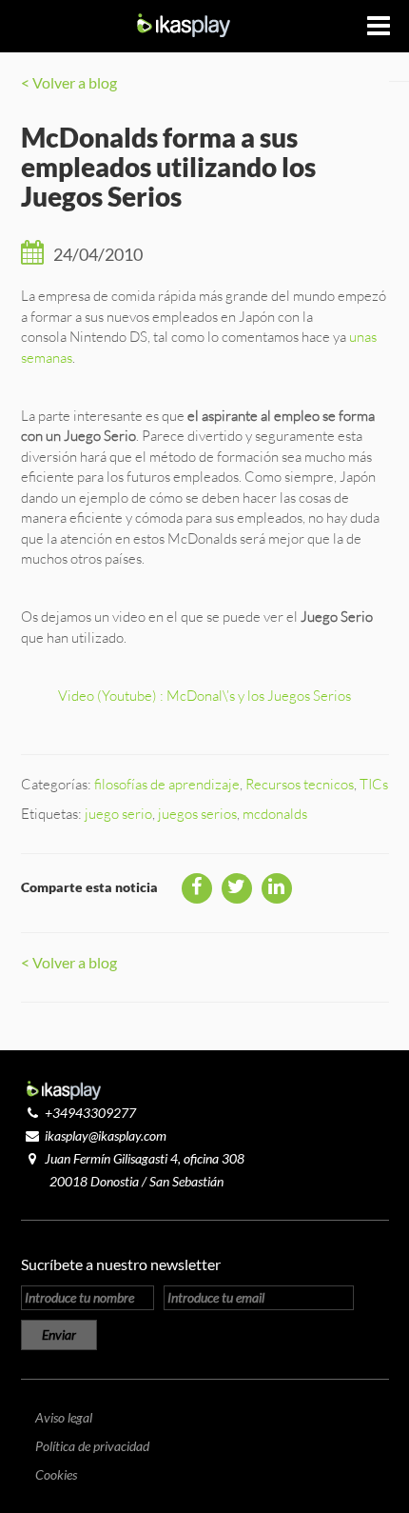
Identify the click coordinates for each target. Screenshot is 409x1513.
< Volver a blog (69, 82)
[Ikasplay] (183, 23)
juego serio (118, 814)
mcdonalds (275, 814)
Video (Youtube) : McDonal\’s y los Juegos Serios (204, 696)
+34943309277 (90, 1113)
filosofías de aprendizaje (167, 784)
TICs (374, 784)
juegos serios (197, 814)
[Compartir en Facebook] (197, 888)
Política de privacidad (92, 1446)
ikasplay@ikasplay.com (105, 1135)
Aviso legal (63, 1417)
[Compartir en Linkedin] (277, 888)
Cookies (56, 1474)
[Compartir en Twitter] (237, 888)
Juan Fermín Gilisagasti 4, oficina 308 (144, 1158)
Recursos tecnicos (299, 784)
